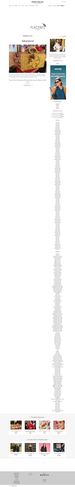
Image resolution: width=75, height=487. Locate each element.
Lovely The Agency (32, 5)
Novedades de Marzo (57, 312)
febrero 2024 (57, 153)
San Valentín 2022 (57, 392)
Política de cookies (16, 483)
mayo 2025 (58, 137)
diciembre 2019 (57, 206)
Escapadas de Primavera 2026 (57, 286)
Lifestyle (22, 5)
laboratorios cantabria (21, 80)
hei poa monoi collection (43, 79)
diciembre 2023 (57, 155)
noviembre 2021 (58, 182)
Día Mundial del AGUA (58, 285)
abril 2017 (57, 240)
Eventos (37, 5)
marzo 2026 (57, 127)
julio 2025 (57, 135)
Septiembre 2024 (57, 395)
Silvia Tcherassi (44, 80)
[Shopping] (16, 451)
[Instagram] (61, 5)
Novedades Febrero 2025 (57, 317)
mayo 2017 (58, 238)
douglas (28, 79)
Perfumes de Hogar (57, 355)
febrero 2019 (57, 216)
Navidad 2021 (57, 303)
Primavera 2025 (57, 372)
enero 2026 (57, 129)
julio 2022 (57, 173)
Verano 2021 (57, 402)
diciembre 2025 (57, 130)
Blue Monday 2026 (57, 264)
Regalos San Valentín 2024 (57, 385)
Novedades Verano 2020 (57, 329)
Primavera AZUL (58, 374)
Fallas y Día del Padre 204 (57, 289)
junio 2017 (57, 237)
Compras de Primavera (57, 268)
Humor (57, 106)
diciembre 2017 (57, 231)
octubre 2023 (57, 158)
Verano (57, 107)
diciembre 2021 (57, 181)
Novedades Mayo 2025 (57, 319)
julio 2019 (57, 211)
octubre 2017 (57, 234)
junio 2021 (57, 186)
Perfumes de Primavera (57, 356)
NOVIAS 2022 (57, 333)
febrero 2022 (57, 178)
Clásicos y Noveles (57, 266)
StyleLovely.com (37, 2)
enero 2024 (57, 154)
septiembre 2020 (57, 197)
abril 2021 (57, 189)
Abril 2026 (57, 255)
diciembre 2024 (57, 143)
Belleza (16, 5)
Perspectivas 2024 (57, 365)
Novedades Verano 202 (57, 328)
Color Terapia (57, 267)
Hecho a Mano (57, 295)
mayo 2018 (58, 226)
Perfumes (57, 353)
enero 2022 (57, 180)
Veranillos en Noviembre (57, 401)
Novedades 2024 (57, 310)
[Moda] (30, 429)
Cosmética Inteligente (58, 272)
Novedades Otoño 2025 (57, 323)
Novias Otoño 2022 (57, 339)
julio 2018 (57, 223)
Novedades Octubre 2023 (57, 320)
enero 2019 (57, 218)
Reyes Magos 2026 (57, 388)
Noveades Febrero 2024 (57, 306)
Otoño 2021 (57, 346)
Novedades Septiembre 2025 (57, 327)
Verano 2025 (57, 407)
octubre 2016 (57, 246)
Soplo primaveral (28, 41)
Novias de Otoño (58, 338)
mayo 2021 (58, 188)
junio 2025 (57, 136)
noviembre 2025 (58, 131)
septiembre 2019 (57, 210)
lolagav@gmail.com (57, 60)
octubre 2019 (57, 208)
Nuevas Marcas (57, 341)
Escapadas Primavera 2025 (57, 287)
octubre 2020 (57, 196)
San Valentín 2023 (57, 393)
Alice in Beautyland (14, 79)
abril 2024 (57, 151)
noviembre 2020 (58, 195)
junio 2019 (57, 212)
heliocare (10, 80)
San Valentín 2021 (57, 391)
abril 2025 (57, 138)
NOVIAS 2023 (57, 334)
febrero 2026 (57, 128)
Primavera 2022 (57, 369)
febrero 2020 (57, 204)
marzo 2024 (57, 152)
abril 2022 (57, 176)
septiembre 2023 (57, 159)
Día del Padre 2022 (57, 281)
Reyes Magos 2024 (57, 387)
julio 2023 (57, 160)
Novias (19, 5)
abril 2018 (57, 227)
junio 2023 (57, 161)
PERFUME (57, 351)
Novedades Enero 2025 (57, 314)
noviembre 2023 (58, 157)
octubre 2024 (57, 145)
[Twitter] (59, 5)
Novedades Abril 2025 (58, 311)
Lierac (25, 80)
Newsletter (54, 5)
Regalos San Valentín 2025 (57, 386)
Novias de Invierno (57, 336)
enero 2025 (57, 142)
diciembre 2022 (57, 168)
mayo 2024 (58, 150)
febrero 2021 (57, 191)
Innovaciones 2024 (57, 296)
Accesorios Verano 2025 (57, 256)
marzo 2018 (57, 228)
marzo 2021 (57, 190)
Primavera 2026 (57, 373)
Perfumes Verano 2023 (57, 363)
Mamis (61, 117)
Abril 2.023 (57, 253)
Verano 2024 (57, 406)
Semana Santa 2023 (57, 394)
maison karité (30, 80)
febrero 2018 (57, 229)
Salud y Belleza (57, 389)
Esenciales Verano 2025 (57, 288)
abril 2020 (57, 201)
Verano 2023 (57, 404)
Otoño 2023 (57, 348)
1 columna (59, 35)
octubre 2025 (57, 132)
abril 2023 (57, 163)
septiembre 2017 (57, 235)
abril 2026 (57, 125)
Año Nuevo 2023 (58, 258)
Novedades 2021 (57, 308)
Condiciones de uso (16, 481)
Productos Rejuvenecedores (57, 376)
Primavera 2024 (57, 371)
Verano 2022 (57, 403)
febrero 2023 (57, 166)
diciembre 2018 (57, 219)
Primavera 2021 (57, 367)
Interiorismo (57, 297)
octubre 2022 (57, 170)
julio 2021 (57, 185)
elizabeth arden (32, 79)
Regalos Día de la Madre (57, 379)
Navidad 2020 (57, 302)
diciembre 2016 (57, 244)
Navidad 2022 (57, 304)
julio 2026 (57, 122)
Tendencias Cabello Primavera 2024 (57, 399)
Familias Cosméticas (57, 290)
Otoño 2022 (57, 347)
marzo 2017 (57, 241)
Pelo (57, 350)
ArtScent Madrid (58, 259)
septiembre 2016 (57, 248)
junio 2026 (57, 123)
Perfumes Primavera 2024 (57, 359)
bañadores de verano (20, 79)
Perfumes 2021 (57, 354)
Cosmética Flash (58, 271)
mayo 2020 (58, 200)
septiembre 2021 (57, 184)
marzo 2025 (57, 139)
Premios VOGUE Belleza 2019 (57, 366)
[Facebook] (57, 5)
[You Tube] (63, 5)
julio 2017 (57, 236)
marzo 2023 (57, 165)
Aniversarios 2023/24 (57, 257)
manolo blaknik (34, 80)
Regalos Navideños (57, 382)
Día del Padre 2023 (57, 282)
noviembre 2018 (58, 220)
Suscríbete (44, 481)
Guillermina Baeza (38, 79)
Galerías (26, 5)
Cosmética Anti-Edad (57, 270)
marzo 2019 (57, 215)
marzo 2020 (57, 203)
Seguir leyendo (27, 85)
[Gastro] (44, 429)
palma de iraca (40, 80)
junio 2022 (57, 174)
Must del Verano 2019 (58, 301)
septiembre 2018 (57, 222)
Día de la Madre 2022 (57, 279)
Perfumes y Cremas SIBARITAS (57, 364)
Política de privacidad (17, 482)
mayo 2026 (58, 124)
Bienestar (57, 104)
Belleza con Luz (57, 260)
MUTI (37, 80)
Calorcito (60, 115)
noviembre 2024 (58, 144)
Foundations (57, 293)
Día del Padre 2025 (57, 283)
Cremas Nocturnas (57, 274)
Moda (13, 5)
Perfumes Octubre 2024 (57, 357)
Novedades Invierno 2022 (57, 318)
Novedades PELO (57, 324)
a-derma (11, 79)
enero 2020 (57, 205)
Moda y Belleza (57, 300)
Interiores (57, 108)
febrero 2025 (57, 140)
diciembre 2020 (57, 193)
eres (34, 79)
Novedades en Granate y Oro (57, 313)
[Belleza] (59, 429)
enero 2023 (57, 167)
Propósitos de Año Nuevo (57, 377)
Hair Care (57, 294)
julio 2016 (57, 249)
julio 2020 (57, 198)
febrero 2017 (57, 242)
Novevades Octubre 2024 (57, 331)
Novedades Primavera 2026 (58, 326)
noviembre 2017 (58, 233)
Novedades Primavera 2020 (58, 325)
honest (13, 80)
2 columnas (64, 35)
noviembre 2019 (58, 207)
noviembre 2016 (58, 245)
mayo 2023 (58, 162)
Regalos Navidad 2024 (58, 381)
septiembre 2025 (57, 133)
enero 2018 (57, 230)
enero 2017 (57, 243)
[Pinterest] (60, 5)
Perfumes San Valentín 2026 (57, 361)
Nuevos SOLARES (57, 342)
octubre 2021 (57, 183)
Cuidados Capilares (57, 275)
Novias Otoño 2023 (57, 340)
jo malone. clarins (16, 80)
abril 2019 (57, 214)
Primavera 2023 (57, 370)
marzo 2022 (57, 177)
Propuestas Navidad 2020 (57, 378)
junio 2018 (57, 224)
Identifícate (50, 5)
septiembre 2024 (57, 146)
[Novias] (16, 429)
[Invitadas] (59, 451)
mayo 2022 (58, 175)
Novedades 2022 (57, 309)
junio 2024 (57, 148)
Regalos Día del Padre (57, 380)
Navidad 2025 (57, 305)
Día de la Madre (57, 278)
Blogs (10, 5)
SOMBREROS (57, 397)
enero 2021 (57, 192)
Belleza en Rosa (57, 263)
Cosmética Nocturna (57, 273)
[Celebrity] (30, 451)
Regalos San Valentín (57, 384)
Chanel (26, 79)
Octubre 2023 (57, 344)
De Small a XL (57, 276)
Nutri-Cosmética (58, 343)
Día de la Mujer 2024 (57, 280)
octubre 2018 (57, 221)
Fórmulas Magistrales (57, 291)
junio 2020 (57, 199)
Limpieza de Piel (57, 298)
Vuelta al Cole (57, 411)
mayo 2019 (58, 213)
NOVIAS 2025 (57, 335)
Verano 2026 (57, 408)
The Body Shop (27, 81)
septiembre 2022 (57, 171)
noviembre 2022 (58, 169)
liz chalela (27, 80)
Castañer (24, 79)
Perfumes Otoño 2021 (58, 358)
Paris (57, 349)
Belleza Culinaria (58, 261)
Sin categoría (57, 396)
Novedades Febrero (57, 316)
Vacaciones (57, 103)
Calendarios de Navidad (57, 265)
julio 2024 (57, 147)
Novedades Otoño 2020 (57, 321)
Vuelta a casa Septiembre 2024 (57, 410)
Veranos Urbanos (57, 409)
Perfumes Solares (57, 362)
